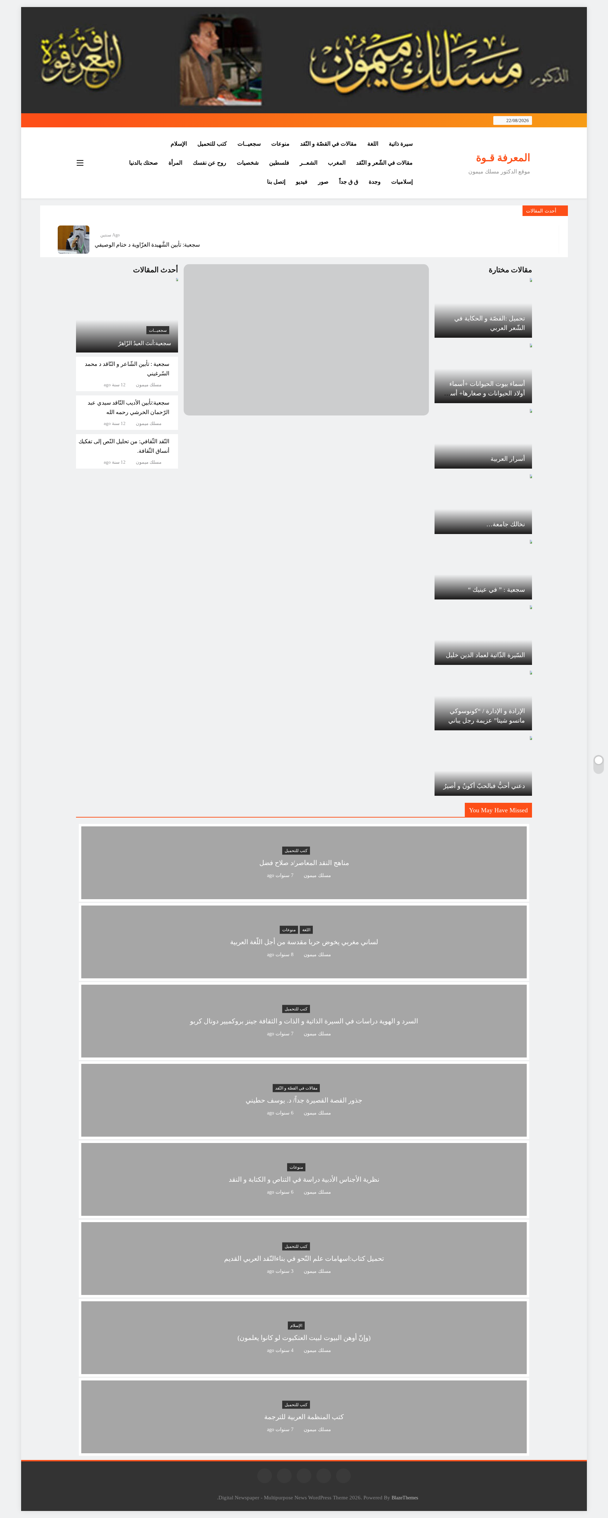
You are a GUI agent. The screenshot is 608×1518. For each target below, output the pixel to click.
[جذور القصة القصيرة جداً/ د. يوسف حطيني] (304, 1132)
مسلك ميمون (149, 384)
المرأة (175, 163)
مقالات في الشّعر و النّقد (384, 163)
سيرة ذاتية (401, 144)
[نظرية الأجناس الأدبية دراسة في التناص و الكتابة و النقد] (304, 1211)
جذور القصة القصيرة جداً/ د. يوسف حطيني (304, 1100)
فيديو (302, 182)
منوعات (280, 144)
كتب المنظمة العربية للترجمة (304, 1417)
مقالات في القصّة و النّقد (328, 144)
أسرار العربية (507, 458)
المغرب (337, 163)
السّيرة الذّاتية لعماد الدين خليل (485, 655)
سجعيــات (249, 144)
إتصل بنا (276, 182)
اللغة (372, 144)
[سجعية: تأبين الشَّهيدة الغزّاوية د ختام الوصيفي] (73, 240)
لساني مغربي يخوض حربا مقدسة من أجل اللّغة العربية (304, 942)
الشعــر (308, 163)
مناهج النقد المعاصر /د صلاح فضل (304, 863)
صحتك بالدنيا (143, 163)
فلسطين (279, 163)
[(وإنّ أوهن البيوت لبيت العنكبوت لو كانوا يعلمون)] (304, 1370)
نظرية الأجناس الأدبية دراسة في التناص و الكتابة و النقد (304, 1179)
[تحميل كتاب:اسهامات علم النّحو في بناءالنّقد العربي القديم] (304, 1291)
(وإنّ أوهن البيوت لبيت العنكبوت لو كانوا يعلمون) (304, 1338)
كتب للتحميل (212, 144)
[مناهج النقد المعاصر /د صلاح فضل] (304, 895)
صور (323, 182)
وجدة (375, 182)
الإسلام (179, 144)
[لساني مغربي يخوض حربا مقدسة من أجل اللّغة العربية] (304, 974)
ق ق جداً (348, 182)
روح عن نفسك (209, 163)
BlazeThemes (405, 1497)
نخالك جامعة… (505, 524)
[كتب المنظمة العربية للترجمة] (304, 1449)
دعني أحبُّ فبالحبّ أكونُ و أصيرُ (484, 785)
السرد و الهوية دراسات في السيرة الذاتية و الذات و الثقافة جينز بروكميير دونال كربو (304, 1021)
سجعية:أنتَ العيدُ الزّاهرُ (144, 343)
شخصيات (248, 163)
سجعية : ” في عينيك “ (496, 589)
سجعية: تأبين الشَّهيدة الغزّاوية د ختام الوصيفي (147, 245)
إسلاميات (402, 182)
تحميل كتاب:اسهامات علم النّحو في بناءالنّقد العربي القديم (304, 1259)
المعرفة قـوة (503, 157)
